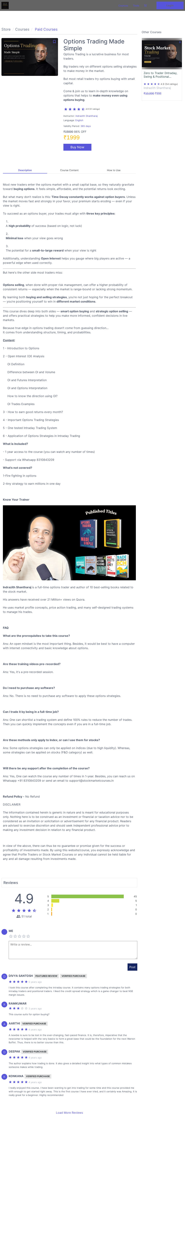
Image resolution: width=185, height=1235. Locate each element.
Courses (123, 5)
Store (6, 29)
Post (132, 967)
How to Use (114, 170)
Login (169, 5)
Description (25, 170)
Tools (136, 5)
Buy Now (77, 147)
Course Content (69, 170)
